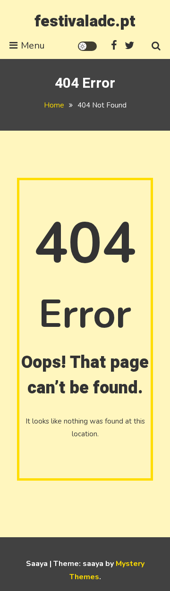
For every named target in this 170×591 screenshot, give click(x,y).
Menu (33, 45)
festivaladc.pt (85, 21)
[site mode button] (87, 46)
